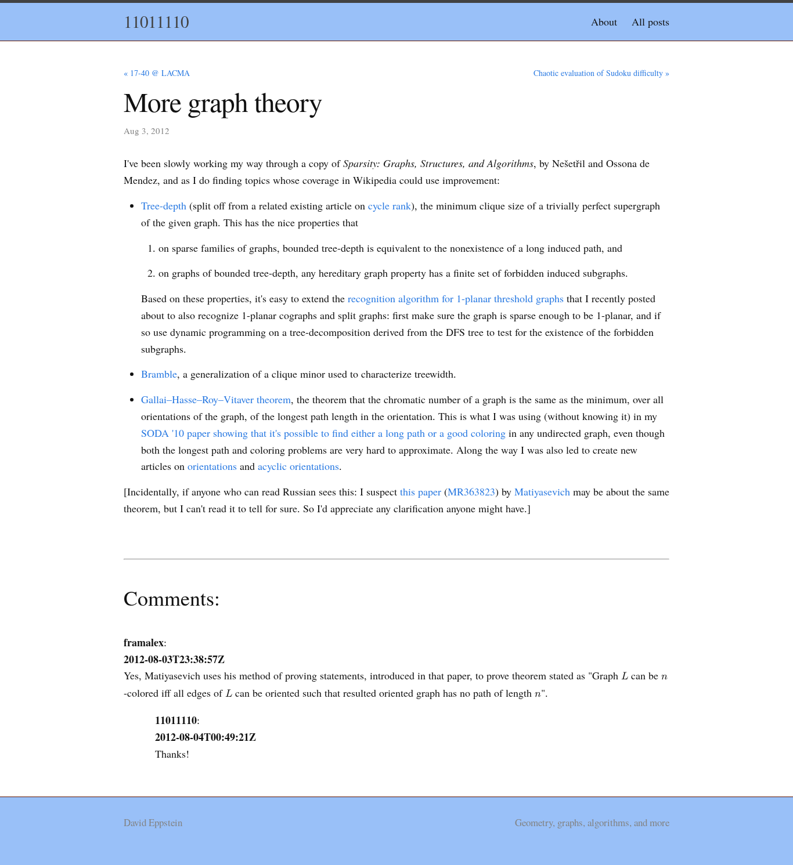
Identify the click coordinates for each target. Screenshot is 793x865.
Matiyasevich (542, 491)
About (604, 21)
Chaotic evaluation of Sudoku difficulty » (601, 72)
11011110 (156, 21)
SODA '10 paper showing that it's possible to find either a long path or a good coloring (323, 433)
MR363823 (471, 491)
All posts (650, 21)
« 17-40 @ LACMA (157, 72)
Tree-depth (163, 205)
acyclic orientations (298, 466)
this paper (420, 491)
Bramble (159, 374)
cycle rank (389, 205)
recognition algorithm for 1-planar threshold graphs (456, 298)
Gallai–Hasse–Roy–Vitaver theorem (216, 399)
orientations (212, 466)
